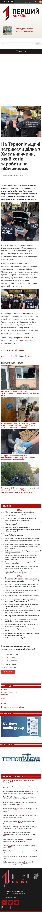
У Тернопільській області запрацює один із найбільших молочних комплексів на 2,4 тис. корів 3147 (19, 834)
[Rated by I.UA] (6, 908)
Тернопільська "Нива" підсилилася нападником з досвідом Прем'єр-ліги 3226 (19, 822)
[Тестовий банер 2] (21, 759)
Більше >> (37, 641)
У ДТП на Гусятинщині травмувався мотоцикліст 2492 (19, 851)
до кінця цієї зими (10, 667)
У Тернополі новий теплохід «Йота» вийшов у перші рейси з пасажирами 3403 (20, 816)
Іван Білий (12, 356)
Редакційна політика (12, 897)
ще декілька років (10, 654)
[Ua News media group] (21, 727)
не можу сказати (10, 661)
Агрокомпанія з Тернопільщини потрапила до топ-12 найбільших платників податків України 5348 (20, 792)
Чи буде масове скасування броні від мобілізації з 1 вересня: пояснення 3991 (20, 803)
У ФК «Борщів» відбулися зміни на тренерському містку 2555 (19, 846)
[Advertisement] (21, 80)
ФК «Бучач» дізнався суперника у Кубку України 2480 (19, 857)
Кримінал (28, 356)
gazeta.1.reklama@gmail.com (15, 893)
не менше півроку (10, 664)
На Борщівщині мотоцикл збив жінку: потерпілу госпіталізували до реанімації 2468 (18, 863)
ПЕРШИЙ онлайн (16, 350)
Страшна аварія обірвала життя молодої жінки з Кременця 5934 (19, 781)
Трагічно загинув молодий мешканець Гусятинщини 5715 (20, 786)
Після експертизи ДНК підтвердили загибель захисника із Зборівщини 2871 (17, 840)
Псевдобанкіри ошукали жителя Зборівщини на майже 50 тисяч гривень (24, 29)
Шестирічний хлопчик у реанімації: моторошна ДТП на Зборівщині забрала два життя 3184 (20, 827)
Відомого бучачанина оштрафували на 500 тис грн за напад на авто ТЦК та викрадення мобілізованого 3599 (20, 809)
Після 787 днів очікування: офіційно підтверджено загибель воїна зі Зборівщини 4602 (19, 798)
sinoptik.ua (14, 707)
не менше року (9, 658)
